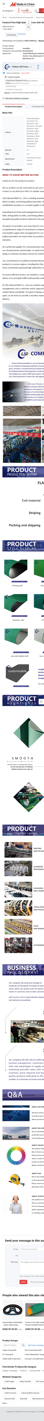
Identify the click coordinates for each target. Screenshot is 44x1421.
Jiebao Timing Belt (9, 1350)
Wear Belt (23, 1399)
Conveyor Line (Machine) (34, 1359)
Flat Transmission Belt (33, 1350)
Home (4, 17)
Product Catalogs (37, 1345)
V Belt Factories (10, 1393)
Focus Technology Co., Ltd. (31, 1411)
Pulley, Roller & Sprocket (11, 1359)
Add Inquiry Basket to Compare (17, 98)
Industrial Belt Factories (30, 1393)
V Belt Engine (9, 1381)
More (4, 1403)
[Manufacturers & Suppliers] (22, 4)
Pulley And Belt (25, 1381)
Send (23, 1282)
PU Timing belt (7, 1354)
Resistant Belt (9, 1399)
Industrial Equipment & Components (21, 17)
